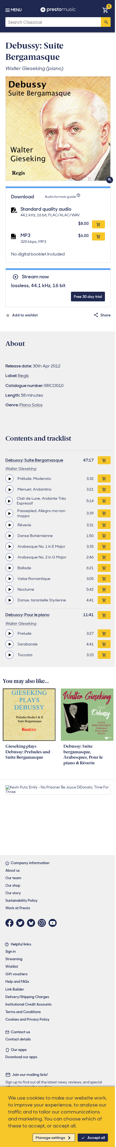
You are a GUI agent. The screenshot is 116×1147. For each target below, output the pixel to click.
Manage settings (50, 1137)
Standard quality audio (46, 209)
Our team (13, 878)
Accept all (96, 1137)
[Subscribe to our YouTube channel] (54, 923)
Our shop (12, 885)
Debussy (14, 460)
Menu (16, 10)
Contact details (18, 1039)
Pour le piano (36, 615)
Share (105, 315)
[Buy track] (104, 478)
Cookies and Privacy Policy (27, 1019)
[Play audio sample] (9, 478)
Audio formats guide (60, 197)
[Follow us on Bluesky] (32, 923)
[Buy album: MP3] (98, 236)
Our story (13, 893)
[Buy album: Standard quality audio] (98, 224)
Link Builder (14, 989)
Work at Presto (17, 908)
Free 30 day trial (88, 296)
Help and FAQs (17, 981)
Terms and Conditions (23, 1012)
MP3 (25, 235)
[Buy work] (104, 460)
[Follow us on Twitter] (21, 923)
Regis (23, 375)
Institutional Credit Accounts (28, 1004)
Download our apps (21, 1057)
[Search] (106, 22)
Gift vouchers (16, 974)
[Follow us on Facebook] (10, 923)
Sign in (10, 951)
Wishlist (11, 966)
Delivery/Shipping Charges (27, 997)
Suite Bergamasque (43, 460)
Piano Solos (31, 405)
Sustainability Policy (21, 900)
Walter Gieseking (20, 468)
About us (12, 870)
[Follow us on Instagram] (43, 923)
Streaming (13, 959)
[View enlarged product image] (58, 128)
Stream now (35, 277)
